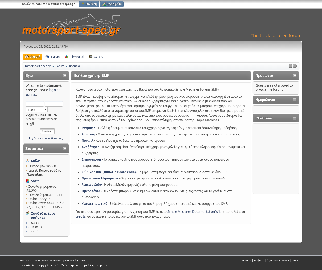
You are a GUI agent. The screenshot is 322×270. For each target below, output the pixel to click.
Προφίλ (87, 140)
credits (81, 216)
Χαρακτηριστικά (94, 203)
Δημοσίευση (91, 159)
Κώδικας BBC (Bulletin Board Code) (109, 172)
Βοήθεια (259, 260)
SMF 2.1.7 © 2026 (30, 260)
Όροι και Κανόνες (278, 260)
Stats (35, 180)
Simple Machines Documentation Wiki (194, 211)
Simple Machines (51, 260)
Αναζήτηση (90, 147)
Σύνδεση (88, 134)
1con (82, 260)
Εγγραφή (89, 128)
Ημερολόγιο (91, 191)
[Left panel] (290, 66)
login (52, 90)
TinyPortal (245, 260)
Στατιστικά (34, 149)
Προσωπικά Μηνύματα (100, 178)
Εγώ (29, 76)
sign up (31, 94)
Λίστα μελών (92, 185)
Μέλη (36, 160)
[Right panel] (295, 66)
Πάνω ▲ (297, 260)
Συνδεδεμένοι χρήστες (43, 215)
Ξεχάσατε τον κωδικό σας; (46, 138)
